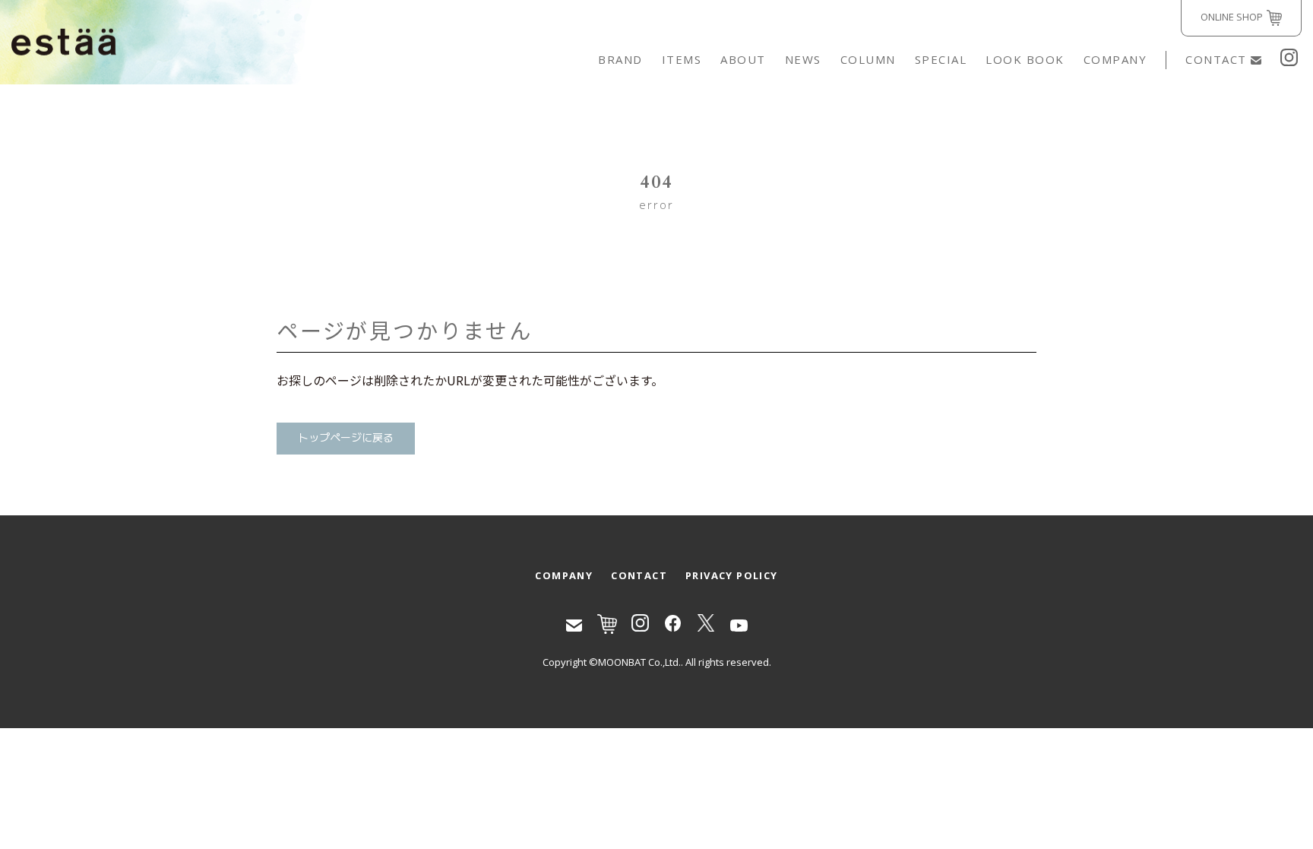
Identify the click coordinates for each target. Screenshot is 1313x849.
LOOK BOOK (1025, 59)
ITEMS (682, 59)
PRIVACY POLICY (731, 575)
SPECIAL (941, 59)
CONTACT (1216, 59)
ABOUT (743, 59)
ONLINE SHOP (1232, 17)
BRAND (620, 59)
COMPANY (1115, 59)
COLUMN (868, 59)
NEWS (803, 59)
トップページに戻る (346, 438)
